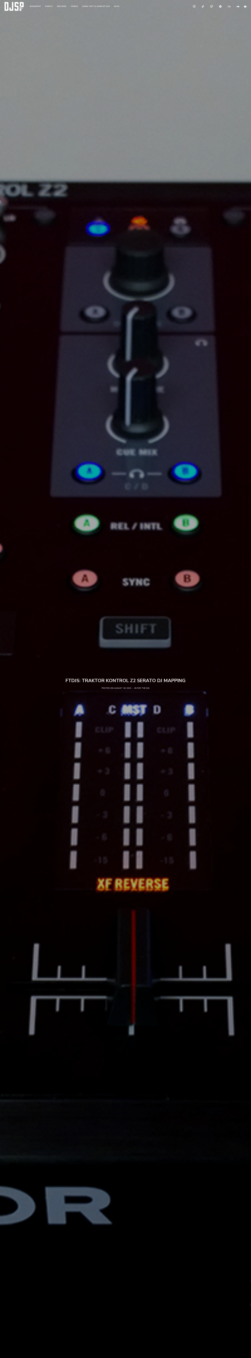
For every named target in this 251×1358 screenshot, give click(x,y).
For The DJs (143, 688)
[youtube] (245, 6)
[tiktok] (203, 6)
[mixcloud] (229, 6)
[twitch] (211, 6)
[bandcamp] (220, 6)
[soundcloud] (238, 6)
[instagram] (194, 6)
